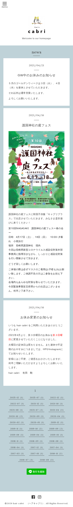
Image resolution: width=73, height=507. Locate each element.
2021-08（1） (17, 410)
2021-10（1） (57, 403)
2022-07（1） (17, 403)
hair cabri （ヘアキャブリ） (28, 503)
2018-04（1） (18, 447)
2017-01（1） (37, 453)
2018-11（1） (17, 441)
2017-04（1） (57, 447)
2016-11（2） (57, 453)
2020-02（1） (17, 422)
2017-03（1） (18, 453)
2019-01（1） (57, 434)
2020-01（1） (38, 422)
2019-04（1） (37, 434)
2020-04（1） (58, 416)
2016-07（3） (27, 459)
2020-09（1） (37, 416)
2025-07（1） (37, 397)
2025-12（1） (17, 397)
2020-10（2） (16, 416)
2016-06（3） (47, 459)
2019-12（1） (58, 422)
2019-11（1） (17, 428)
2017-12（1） (37, 447)
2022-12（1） (57, 397)
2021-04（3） (57, 410)
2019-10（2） (36, 428)
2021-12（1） (37, 403)
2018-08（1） (56, 441)
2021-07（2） (37, 410)
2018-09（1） (36, 441)
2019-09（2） (56, 428)
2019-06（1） (17, 434)
